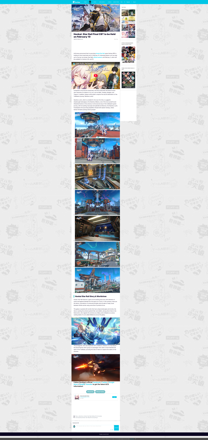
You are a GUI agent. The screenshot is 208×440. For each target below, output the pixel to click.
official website (97, 57)
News (95, 2)
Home (85, 2)
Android (77, 417)
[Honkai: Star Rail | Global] (96, 397)
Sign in (134, 2)
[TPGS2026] (90, 2)
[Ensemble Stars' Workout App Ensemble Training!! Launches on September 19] (131, 20)
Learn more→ (132, 438)
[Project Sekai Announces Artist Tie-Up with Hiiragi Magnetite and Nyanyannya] (125, 20)
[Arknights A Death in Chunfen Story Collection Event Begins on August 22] (125, 13)
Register (128, 2)
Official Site (90, 391)
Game (80, 417)
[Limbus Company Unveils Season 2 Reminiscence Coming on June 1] (131, 13)
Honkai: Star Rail (87, 416)
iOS (95, 417)
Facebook (96, 382)
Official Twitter (100, 391)
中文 (121, 2)
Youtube (89, 384)
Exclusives (102, 2)
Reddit (82, 384)
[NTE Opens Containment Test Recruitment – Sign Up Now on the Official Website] (131, 34)
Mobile (93, 416)
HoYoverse (92, 417)
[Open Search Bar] (124, 2)
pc (97, 417)
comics (109, 2)
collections (80, 416)
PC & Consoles (98, 416)
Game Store (116, 2)
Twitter (104, 382)
